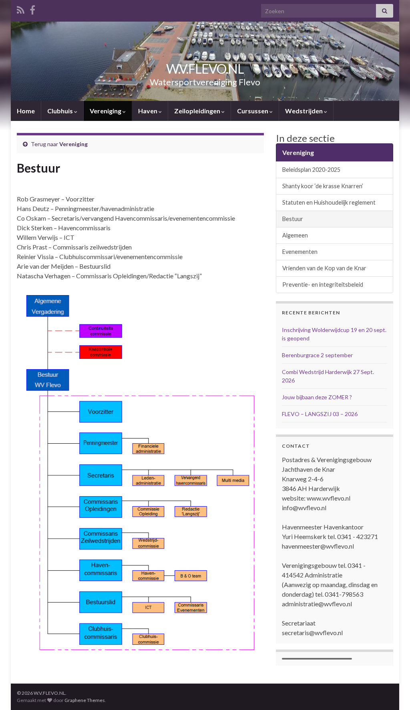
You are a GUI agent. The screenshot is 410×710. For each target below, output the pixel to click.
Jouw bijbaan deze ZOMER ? (317, 397)
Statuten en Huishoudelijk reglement (329, 202)
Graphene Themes (84, 700)
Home (26, 111)
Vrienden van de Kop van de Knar (324, 268)
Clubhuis (60, 111)
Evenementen (300, 251)
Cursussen (253, 111)
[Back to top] (392, 692)
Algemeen (295, 235)
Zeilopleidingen (197, 111)
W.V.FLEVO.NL (205, 68)
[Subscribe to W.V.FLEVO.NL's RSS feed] (20, 8)
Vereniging (106, 111)
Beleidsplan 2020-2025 (311, 169)
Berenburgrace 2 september (317, 355)
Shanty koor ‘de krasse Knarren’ (322, 186)
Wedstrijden (304, 111)
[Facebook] (32, 8)
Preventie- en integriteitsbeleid (322, 284)
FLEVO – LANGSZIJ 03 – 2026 (320, 413)
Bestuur (292, 218)
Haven (148, 111)
